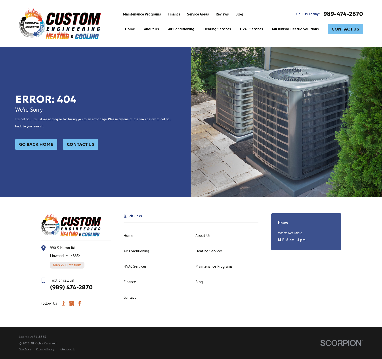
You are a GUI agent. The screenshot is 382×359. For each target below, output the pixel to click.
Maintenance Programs (142, 14)
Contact (130, 297)
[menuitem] (25, 349)
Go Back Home (36, 144)
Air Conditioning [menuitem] (181, 29)
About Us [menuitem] (151, 29)
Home (128, 235)
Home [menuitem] (130, 29)
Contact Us (345, 29)
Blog (239, 14)
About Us (202, 235)
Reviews (222, 14)
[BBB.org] (63, 303)
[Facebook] (79, 303)
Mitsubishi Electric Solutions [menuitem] (295, 29)
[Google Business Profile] (71, 303)
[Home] (60, 23)
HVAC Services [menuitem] (251, 29)
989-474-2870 (343, 14)
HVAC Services (135, 266)
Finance (174, 14)
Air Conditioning (136, 251)
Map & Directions (67, 265)
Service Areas (198, 14)
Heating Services (209, 251)
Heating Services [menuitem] (217, 29)
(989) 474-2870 (71, 287)
